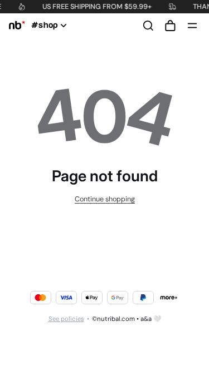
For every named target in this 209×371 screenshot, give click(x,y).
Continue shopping (105, 199)
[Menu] (192, 26)
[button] (170, 26)
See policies (66, 319)
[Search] (148, 26)
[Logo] (15, 25)
